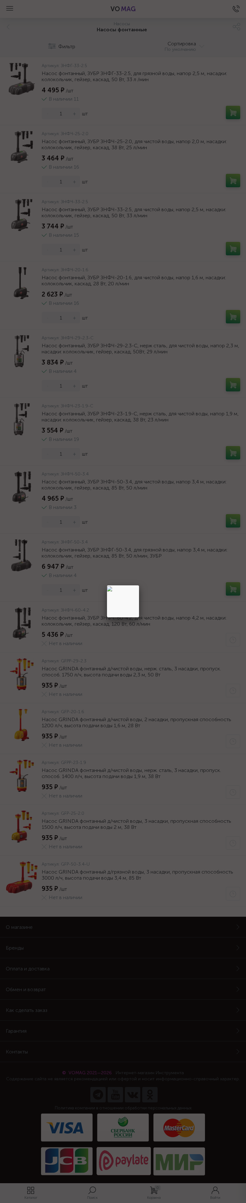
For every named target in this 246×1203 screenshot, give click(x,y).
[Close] (139, 585)
